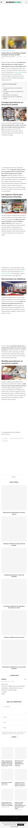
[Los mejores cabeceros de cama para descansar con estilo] (14, 591)
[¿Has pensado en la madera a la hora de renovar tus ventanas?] (7, 795)
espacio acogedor (18, 72)
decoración (4, 438)
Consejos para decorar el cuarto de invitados (14, 575)
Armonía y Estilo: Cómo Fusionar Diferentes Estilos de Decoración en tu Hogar (20, 805)
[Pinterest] (16, 818)
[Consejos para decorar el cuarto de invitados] (14, 560)
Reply (25, 679)
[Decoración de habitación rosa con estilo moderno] (14, 652)
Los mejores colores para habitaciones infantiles (13, 92)
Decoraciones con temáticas (10, 95)
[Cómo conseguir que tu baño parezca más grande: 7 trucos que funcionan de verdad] (7, 753)
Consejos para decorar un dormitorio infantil (12, 88)
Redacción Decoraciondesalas (9, 56)
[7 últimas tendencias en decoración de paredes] (14, 529)
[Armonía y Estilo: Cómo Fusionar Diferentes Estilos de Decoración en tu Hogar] (21, 795)
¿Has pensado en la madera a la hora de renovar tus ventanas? (7, 804)
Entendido (20, 824)
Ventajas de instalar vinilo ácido (6, 783)
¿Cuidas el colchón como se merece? (14, 637)
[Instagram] (14, 818)
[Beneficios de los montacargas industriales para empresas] (21, 753)
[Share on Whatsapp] (15, 477)
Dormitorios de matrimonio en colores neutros (14, 513)
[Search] (26, 2)
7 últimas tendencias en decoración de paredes (14, 544)
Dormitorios (5, 440)
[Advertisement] (14, 19)
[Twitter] (12, 818)
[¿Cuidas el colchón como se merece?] (14, 622)
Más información (14, 826)
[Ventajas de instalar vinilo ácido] (7, 775)
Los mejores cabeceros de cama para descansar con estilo (14, 607)
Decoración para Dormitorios (16, 438)
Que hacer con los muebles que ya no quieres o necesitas (20, 784)
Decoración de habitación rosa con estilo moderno (14, 667)
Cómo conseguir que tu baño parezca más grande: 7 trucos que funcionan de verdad (6, 763)
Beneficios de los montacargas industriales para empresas (19, 763)
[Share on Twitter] (13, 477)
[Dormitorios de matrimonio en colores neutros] (14, 497)
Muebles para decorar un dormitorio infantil (12, 97)
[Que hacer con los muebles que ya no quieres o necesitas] (21, 775)
